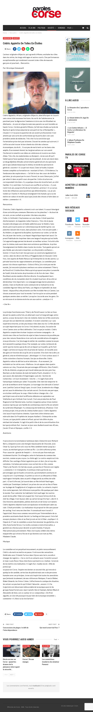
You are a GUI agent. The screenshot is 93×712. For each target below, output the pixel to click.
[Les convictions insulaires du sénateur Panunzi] (50, 651)
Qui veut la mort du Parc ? (49, 628)
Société (51, 28)
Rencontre (7, 38)
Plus (69, 28)
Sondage (61, 28)
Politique (41, 28)
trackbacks (37, 686)
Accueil (23, 28)
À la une (32, 28)
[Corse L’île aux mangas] (31, 651)
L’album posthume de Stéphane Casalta (75, 141)
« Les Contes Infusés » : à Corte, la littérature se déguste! (77, 130)
